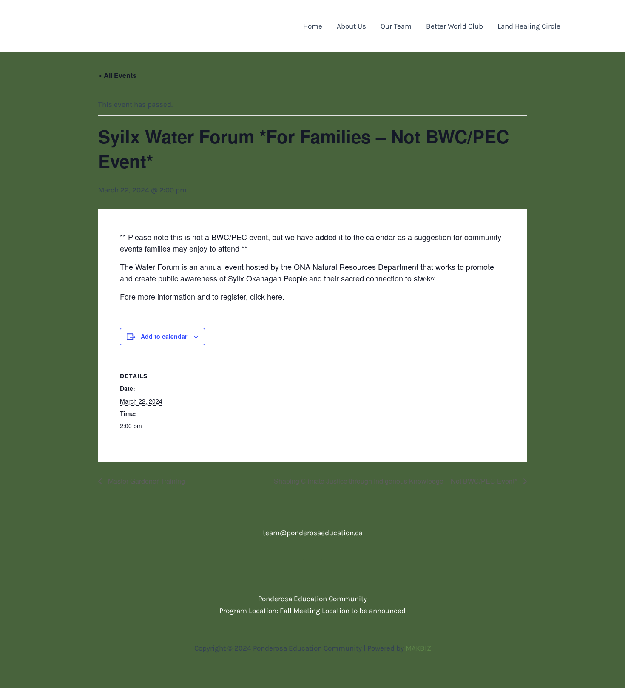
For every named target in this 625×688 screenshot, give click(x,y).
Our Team (396, 26)
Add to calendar (164, 336)
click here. (268, 296)
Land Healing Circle (528, 26)
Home (312, 26)
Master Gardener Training (145, 481)
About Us (351, 26)
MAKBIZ (418, 648)
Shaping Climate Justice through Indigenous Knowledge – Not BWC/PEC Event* (396, 481)
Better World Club (454, 26)
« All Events (117, 75)
